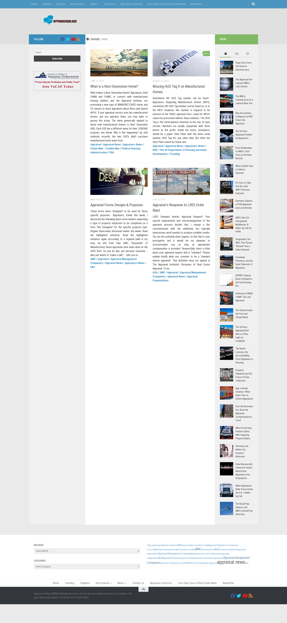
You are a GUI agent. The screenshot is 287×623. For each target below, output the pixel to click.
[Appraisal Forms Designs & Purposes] (119, 181)
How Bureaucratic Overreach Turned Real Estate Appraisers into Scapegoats (244, 471)
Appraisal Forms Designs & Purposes (116, 205)
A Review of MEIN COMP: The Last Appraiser (244, 297)
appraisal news (231, 562)
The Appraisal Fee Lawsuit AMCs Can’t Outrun (244, 83)
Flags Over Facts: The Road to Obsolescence (244, 66)
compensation (216, 558)
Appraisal (95, 144)
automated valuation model (196, 545)
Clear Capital (164, 549)
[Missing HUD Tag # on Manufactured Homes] (181, 62)
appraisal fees (170, 557)
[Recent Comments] (236, 53)
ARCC (155, 553)
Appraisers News (132, 144)
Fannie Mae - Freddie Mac (105, 148)
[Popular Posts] (225, 53)
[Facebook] (62, 39)
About (94, 4)
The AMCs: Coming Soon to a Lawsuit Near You (244, 100)
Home (34, 4)
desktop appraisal (209, 563)
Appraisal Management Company (174, 553)
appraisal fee (157, 545)
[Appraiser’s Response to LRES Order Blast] (181, 181)
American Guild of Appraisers (208, 553)
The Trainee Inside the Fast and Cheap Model (244, 314)
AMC (93, 259)
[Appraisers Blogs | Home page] (59, 20)
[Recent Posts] (247, 53)
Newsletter (196, 4)
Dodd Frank (196, 563)
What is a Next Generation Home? (114, 86)
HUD (155, 150)
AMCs (181, 545)
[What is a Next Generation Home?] (119, 62)
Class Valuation (170, 545)
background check (186, 558)
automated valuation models (182, 549)
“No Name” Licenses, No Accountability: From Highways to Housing (244, 355)
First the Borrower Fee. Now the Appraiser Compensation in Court (244, 413)
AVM (216, 549)
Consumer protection (228, 549)
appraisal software (202, 558)
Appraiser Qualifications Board (173, 563)
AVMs (193, 553)
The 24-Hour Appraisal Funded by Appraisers (244, 135)
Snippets (60, 4)
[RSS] (78, 39)
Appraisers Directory (132, 4)
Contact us (110, 4)
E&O (92, 267)
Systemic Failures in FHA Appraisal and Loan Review (244, 204)
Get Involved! (77, 4)
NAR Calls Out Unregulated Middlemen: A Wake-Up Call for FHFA (244, 224)
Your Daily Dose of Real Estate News (166, 4)
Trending (46, 4)
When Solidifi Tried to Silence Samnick (244, 169)
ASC (247, 563)
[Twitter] (68, 39)
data (156, 549)
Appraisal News (112, 144)
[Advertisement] (192, 20)
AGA (155, 272)
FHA (111, 152)
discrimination (207, 549)
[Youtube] (73, 39)
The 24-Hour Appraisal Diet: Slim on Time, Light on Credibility (242, 334)
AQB (189, 563)
